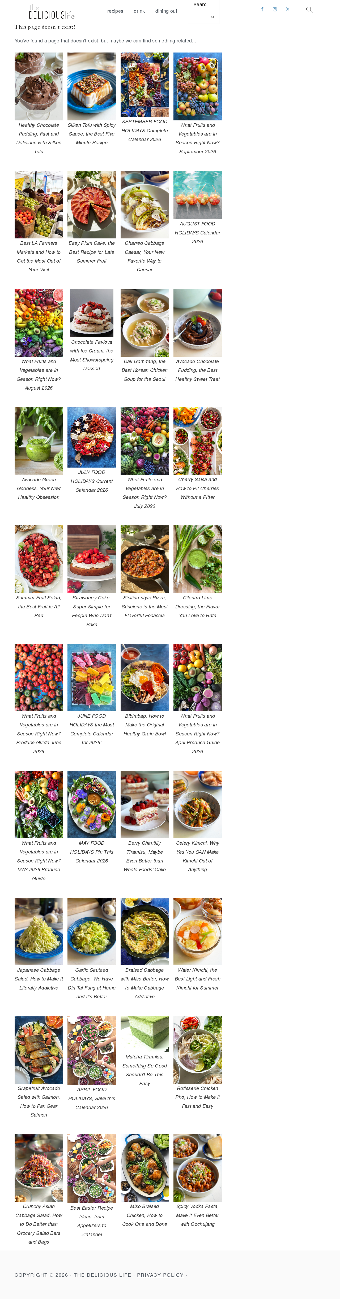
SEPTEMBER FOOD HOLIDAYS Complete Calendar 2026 (144, 130)
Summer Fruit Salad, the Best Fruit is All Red (39, 606)
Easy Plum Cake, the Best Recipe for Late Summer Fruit (92, 251)
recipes (115, 11)
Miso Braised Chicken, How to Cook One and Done (144, 1215)
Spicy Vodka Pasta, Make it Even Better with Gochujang (197, 1215)
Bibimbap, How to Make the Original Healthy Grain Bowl (145, 724)
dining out (166, 11)
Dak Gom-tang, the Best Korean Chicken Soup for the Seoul (145, 370)
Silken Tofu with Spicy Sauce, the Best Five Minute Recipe (92, 133)
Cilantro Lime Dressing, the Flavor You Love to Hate (197, 606)
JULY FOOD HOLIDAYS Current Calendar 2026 (92, 481)
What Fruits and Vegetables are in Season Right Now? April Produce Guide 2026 (197, 733)
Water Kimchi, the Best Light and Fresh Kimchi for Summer (197, 978)
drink (139, 11)
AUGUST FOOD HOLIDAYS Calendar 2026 (197, 232)
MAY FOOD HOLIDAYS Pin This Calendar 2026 (91, 851)
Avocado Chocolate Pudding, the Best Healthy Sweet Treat (197, 370)
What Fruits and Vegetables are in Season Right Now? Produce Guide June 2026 (38, 733)
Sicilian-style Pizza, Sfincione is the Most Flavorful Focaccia (145, 606)
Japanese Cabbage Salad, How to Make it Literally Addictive (39, 978)
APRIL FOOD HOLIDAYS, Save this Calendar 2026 (91, 1098)
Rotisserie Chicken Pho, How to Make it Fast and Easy (197, 1097)
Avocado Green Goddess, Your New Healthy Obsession (39, 488)
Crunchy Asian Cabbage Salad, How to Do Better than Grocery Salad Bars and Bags (38, 1224)
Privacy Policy (160, 1274)
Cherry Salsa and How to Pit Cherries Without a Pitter (197, 488)
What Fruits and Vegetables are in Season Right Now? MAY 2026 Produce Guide (39, 860)
